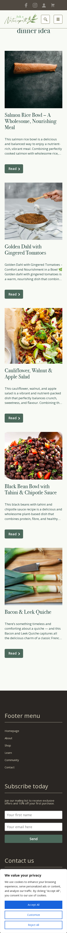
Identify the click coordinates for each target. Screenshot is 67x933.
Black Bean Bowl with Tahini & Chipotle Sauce (31, 489)
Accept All (33, 904)
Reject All (33, 925)
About (8, 738)
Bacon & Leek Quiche (28, 612)
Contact (10, 767)
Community (12, 760)
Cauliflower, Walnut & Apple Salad (28, 373)
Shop (8, 745)
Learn (8, 753)
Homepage (12, 731)
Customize (33, 915)
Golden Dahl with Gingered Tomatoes (25, 249)
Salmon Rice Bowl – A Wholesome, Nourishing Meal (30, 121)
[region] (33, 901)
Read (12, 168)
